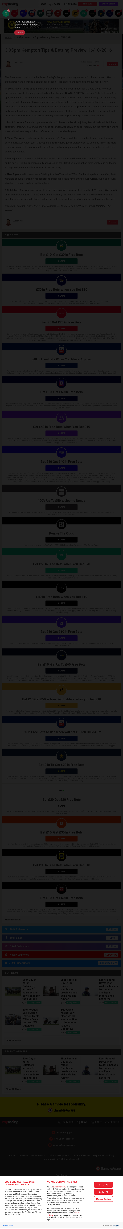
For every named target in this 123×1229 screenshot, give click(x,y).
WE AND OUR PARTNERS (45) (62, 1182)
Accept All (103, 1185)
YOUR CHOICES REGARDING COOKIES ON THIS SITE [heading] (20, 1183)
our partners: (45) (59, 1187)
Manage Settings (103, 1199)
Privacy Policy (8, 1225)
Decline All (103, 1192)
